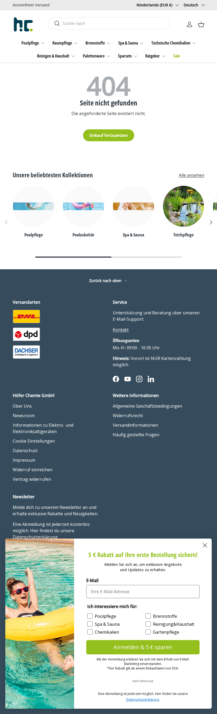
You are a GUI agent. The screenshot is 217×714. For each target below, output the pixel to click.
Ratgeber (152, 56)
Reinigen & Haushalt (53, 56)
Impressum (24, 460)
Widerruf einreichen (32, 470)
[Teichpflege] (183, 206)
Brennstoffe (95, 43)
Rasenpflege (62, 43)
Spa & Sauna (128, 43)
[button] (201, 24)
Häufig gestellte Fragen (136, 435)
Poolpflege (30, 43)
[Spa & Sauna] (133, 206)
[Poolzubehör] (83, 206)
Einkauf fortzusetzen (108, 135)
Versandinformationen (135, 425)
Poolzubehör (83, 234)
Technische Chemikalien (170, 43)
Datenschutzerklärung (142, 699)
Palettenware (94, 56)
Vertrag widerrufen (32, 479)
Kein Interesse (143, 681)
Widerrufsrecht (128, 415)
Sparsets (125, 56)
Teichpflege (183, 234)
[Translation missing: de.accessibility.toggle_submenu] (42, 43)
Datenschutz (25, 450)
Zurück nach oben (106, 280)
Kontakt (121, 330)
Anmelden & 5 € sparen (143, 647)
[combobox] (109, 23)
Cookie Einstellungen (34, 441)
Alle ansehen (191, 175)
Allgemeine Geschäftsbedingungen (147, 406)
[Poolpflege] (33, 206)
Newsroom (24, 415)
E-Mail (92, 580)
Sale (176, 56)
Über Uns (22, 406)
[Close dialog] (205, 545)
